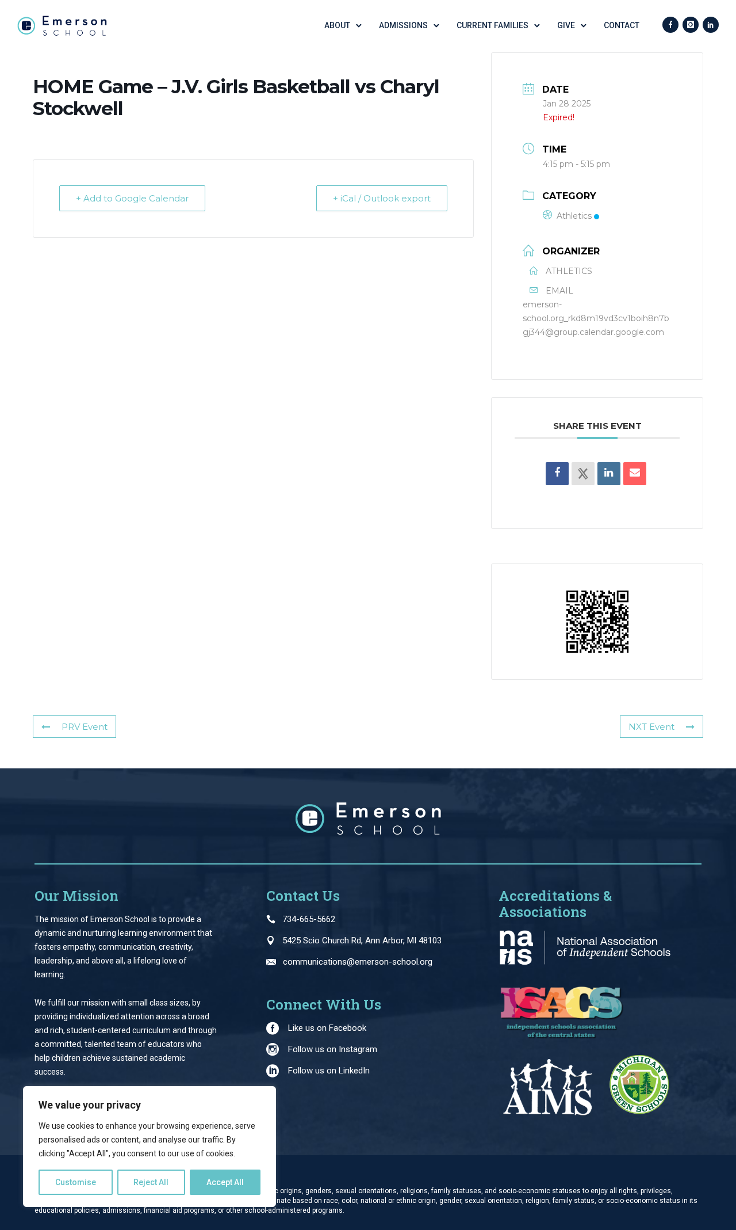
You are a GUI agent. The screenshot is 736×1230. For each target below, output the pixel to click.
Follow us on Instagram (332, 1049)
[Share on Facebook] (557, 473)
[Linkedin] (608, 473)
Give (566, 25)
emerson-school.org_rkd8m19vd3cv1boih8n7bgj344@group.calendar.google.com (596, 318)
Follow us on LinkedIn (329, 1070)
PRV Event (85, 726)
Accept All (225, 1182)
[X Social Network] (583, 473)
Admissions (403, 25)
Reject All (150, 1182)
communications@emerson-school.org (357, 962)
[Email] (634, 473)
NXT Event (651, 726)
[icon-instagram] (691, 25)
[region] (149, 1146)
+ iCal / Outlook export (382, 198)
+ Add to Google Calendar (132, 198)
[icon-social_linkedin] (711, 25)
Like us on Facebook (327, 1028)
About (337, 25)
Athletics (574, 216)
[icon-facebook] (670, 25)
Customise (75, 1182)
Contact (621, 25)
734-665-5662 (308, 919)
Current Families (492, 25)
